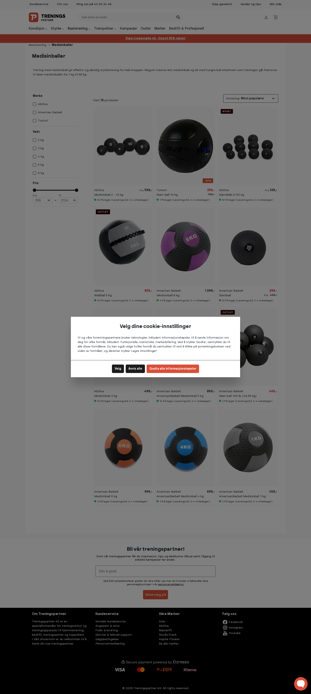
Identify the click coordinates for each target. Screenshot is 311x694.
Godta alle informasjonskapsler (172, 368)
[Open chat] (301, 684)
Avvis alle (135, 368)
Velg (118, 368)
